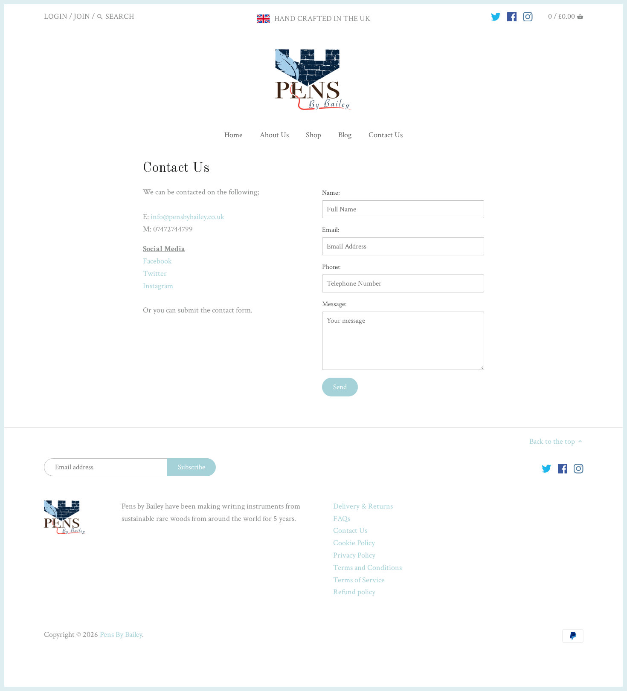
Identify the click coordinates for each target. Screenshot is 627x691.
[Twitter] (496, 16)
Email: (331, 230)
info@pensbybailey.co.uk (187, 217)
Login (55, 16)
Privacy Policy (354, 555)
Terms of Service (359, 580)
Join (82, 16)
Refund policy (354, 592)
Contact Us (350, 530)
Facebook (157, 261)
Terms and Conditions (367, 567)
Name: (331, 193)
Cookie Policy (354, 543)
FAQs (341, 518)
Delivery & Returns (363, 506)
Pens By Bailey (121, 634)
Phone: (331, 267)
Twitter (155, 273)
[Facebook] (512, 16)
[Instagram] (528, 16)
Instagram (158, 286)
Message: (334, 304)
